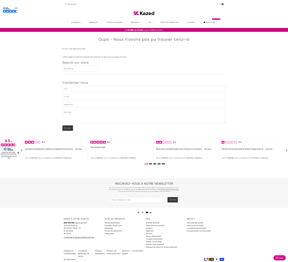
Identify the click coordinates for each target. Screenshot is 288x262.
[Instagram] (138, 212)
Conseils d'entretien (154, 239)
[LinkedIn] (150, 212)
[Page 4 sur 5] (159, 164)
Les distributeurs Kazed (196, 228)
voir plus (78, 149)
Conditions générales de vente (83, 253)
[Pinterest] (142, 212)
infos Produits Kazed (195, 225)
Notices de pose (153, 223)
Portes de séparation (113, 231)
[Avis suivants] (286, 149)
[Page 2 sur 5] (150, 164)
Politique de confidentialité (170, 189)
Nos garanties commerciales (199, 231)
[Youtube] (147, 212)
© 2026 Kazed (69, 259)
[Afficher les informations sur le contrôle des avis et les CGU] (18, 153)
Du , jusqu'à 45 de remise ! (144, 30)
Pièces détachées (112, 223)
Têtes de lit (109, 233)
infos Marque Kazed (195, 223)
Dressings (109, 228)
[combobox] (90, 4)
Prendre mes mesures (155, 244)
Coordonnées (137, 251)
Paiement (150, 231)
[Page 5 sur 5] (163, 164)
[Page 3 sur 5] (154, 164)
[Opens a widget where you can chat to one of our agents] (279, 258)
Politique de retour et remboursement (161, 247)
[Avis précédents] (21, 149)
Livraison (149, 228)
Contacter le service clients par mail (79, 237)
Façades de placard (113, 225)
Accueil (65, 49)
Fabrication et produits (155, 225)
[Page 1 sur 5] (146, 164)
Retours (149, 233)
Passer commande (154, 241)
